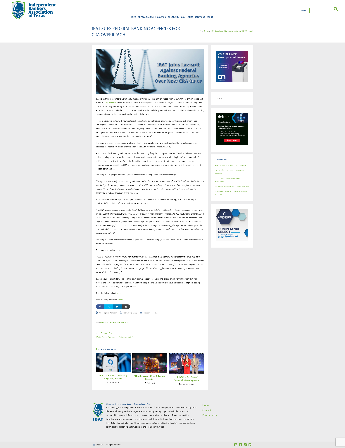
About (210, 17)
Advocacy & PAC (145, 17)
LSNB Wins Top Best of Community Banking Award (186, 378)
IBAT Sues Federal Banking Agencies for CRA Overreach (232, 31)
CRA (126, 322)
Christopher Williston (108, 313)
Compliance (187, 17)
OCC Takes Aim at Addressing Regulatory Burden (113, 377)
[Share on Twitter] (108, 306)
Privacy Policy (209, 415)
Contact (206, 410)
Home (133, 17)
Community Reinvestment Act (112, 322)
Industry (147, 313)
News (156, 313)
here (119, 293)
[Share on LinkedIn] (117, 306)
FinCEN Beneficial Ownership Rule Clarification (232, 186)
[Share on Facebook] (100, 306)
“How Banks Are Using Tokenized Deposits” (149, 377)
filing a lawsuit (110, 102)
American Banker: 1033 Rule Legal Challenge (230, 165)
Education (160, 17)
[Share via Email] (126, 306)
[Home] (200, 31)
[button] (303, 10)
